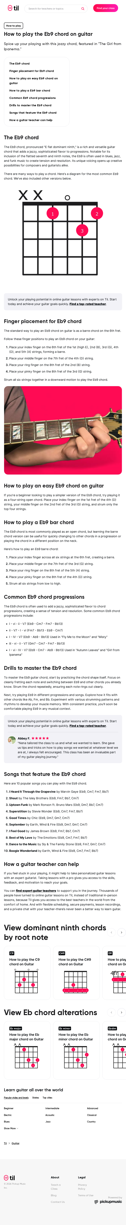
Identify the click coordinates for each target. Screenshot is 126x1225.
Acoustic (49, 1115)
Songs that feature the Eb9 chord (33, 112)
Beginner (8, 1108)
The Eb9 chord (19, 63)
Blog (53, 1195)
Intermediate (52, 1108)
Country (91, 1121)
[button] (83, 8)
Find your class (106, 8)
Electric (8, 1115)
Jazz (48, 1121)
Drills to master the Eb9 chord (30, 105)
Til (5, 1143)
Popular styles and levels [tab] (16, 1097)
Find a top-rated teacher (88, 304)
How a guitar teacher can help (30, 120)
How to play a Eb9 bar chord (29, 90)
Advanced (92, 1108)
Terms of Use (85, 1195)
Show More (10, 1128)
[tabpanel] (63, 1118)
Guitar (15, 1143)
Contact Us (58, 1201)
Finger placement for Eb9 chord (31, 71)
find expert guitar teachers (36, 890)
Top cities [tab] (47, 1097)
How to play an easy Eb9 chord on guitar (33, 80)
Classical (91, 1115)
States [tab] (35, 1097)
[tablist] (63, 1097)
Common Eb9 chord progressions (32, 98)
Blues (7, 1121)
